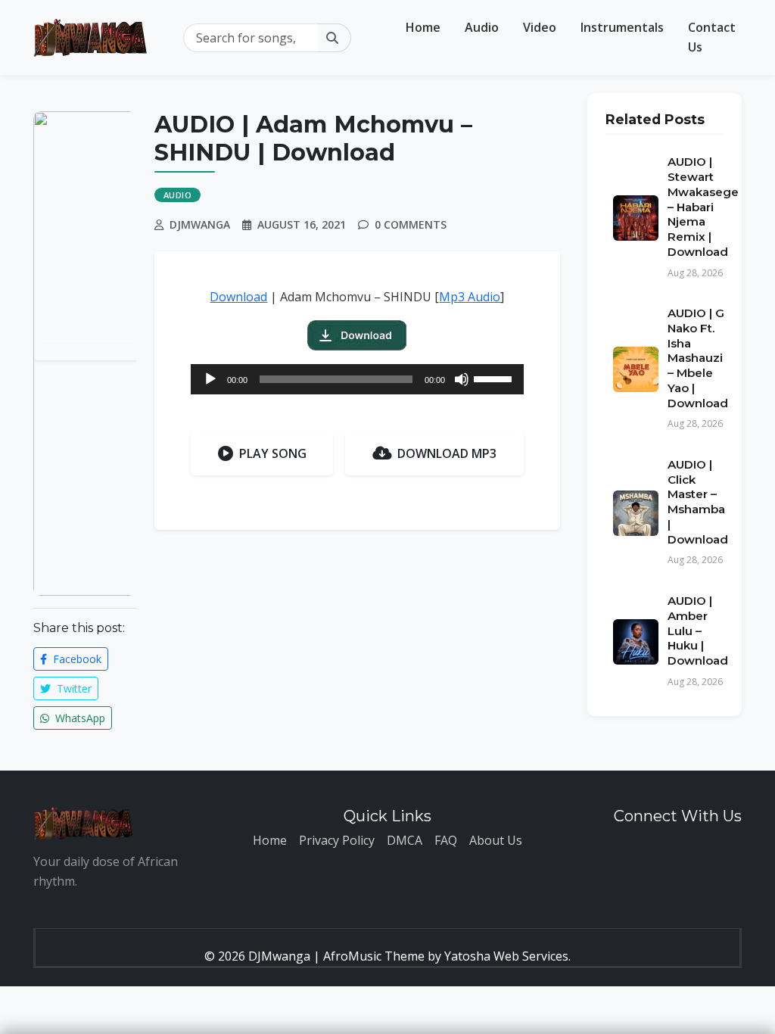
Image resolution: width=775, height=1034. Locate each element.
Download (238, 296)
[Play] (210, 379)
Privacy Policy (337, 840)
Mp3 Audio (469, 296)
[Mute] (461, 379)
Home (423, 27)
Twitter (73, 688)
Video (539, 27)
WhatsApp (78, 718)
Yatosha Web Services (506, 956)
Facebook (75, 659)
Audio (482, 27)
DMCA (404, 840)
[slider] (495, 377)
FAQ (445, 840)
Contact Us (712, 37)
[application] (357, 379)
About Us (495, 840)
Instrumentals (622, 27)
